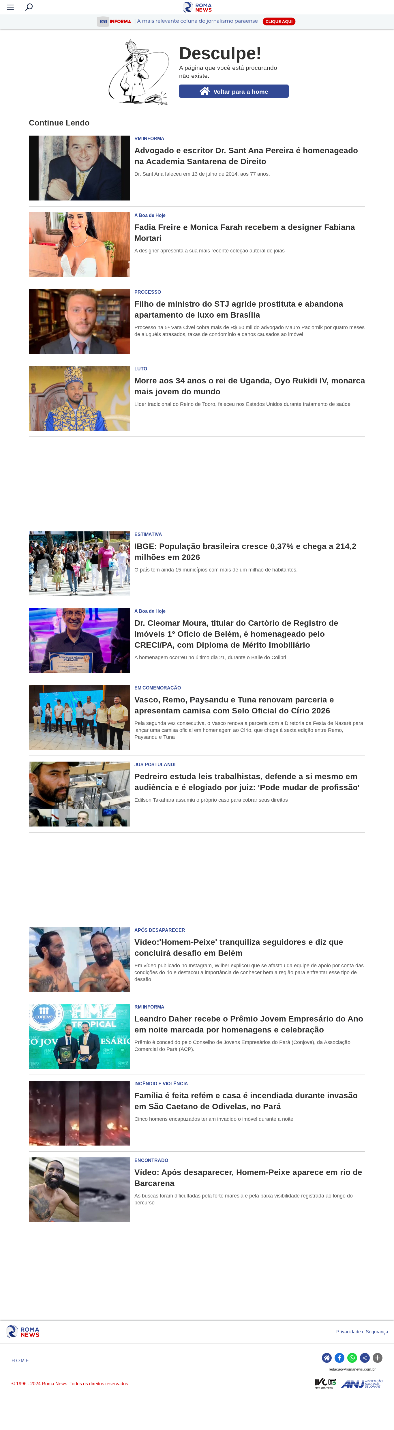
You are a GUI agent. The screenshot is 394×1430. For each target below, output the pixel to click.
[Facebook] (339, 1358)
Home (21, 1360)
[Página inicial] (23, 1331)
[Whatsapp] (352, 1358)
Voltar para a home (240, 91)
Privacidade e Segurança (362, 1331)
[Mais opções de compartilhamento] (377, 1358)
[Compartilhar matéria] (365, 1358)
